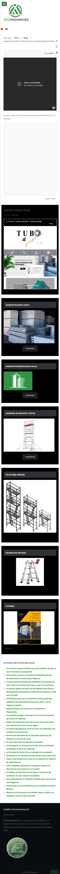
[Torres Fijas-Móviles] (30, 506)
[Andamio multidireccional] (18, 380)
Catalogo (8, 648)
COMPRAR (30, 348)
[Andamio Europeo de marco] (29, 326)
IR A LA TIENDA (11, 215)
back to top (50, 198)
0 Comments (51, 53)
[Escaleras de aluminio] (30, 572)
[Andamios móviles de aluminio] (29, 435)
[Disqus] (30, 159)
